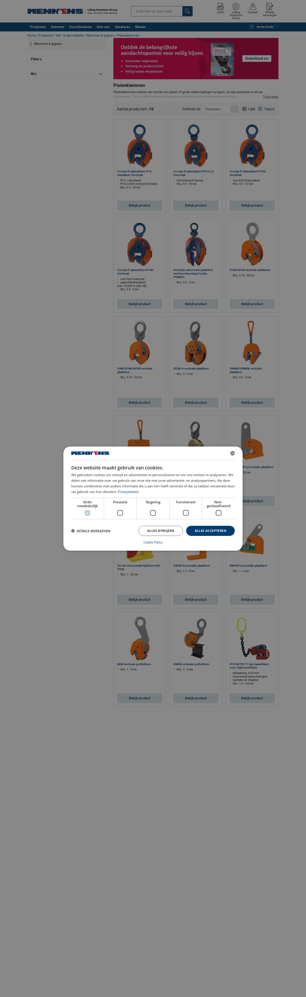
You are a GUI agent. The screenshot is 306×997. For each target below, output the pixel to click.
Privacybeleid (128, 491)
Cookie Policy (153, 542)
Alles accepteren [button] (210, 530)
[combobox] (232, 453)
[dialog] (153, 498)
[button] (90, 530)
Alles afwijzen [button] (160, 530)
